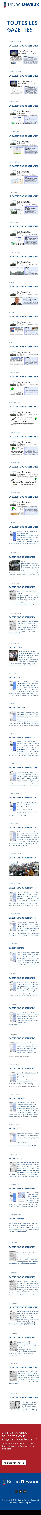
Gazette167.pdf (26, 563)
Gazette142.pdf (23, 986)
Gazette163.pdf (30, 653)
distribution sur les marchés (28, 751)
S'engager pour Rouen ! (13, 1463)
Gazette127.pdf (14, 1383)
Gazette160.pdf (23, 714)
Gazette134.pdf (31, 1197)
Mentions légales (24, 1502)
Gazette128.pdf (14, 1355)
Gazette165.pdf (22, 595)
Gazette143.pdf (25, 955)
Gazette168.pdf (23, 535)
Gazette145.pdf (23, 926)
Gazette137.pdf (34, 1146)
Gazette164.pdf (14, 633)
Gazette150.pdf (32, 778)
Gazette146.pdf (23, 894)
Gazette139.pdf (23, 1077)
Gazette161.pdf (23, 683)
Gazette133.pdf (21, 1231)
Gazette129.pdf (28, 1317)
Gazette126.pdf (31, 1410)
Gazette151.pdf (23, 749)
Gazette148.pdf (23, 834)
